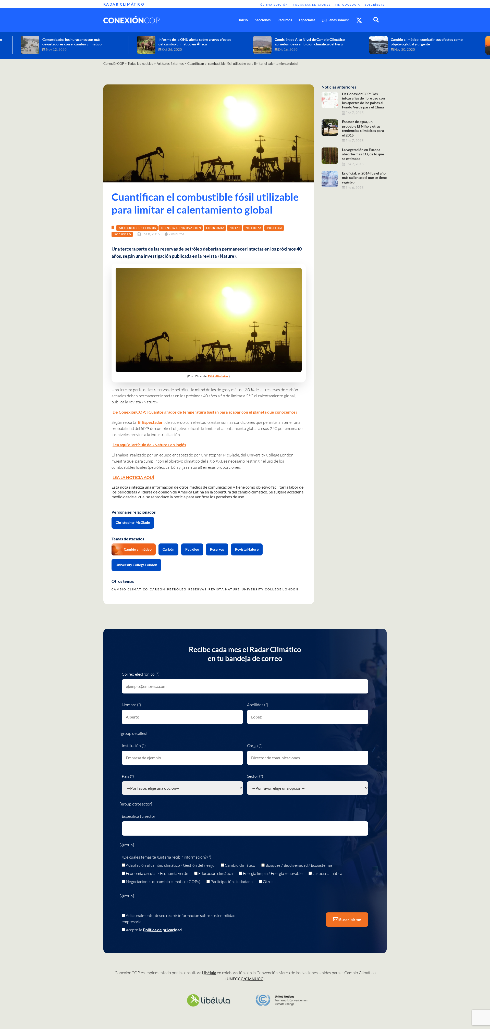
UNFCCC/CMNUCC (245, 978)
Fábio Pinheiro (218, 376)
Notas (235, 227)
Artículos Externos (137, 227)
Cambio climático (138, 549)
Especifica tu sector (138, 816)
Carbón (168, 549)
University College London (136, 565)
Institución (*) (134, 745)
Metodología (347, 4)
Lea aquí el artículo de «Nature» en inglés (149, 444)
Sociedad (122, 234)
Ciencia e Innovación (181, 227)
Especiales (307, 20)
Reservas (217, 549)
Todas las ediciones (311, 4)
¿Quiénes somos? (335, 20)
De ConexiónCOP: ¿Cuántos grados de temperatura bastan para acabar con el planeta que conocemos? (205, 412)
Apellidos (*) (257, 704)
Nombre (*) (131, 704)
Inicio (243, 20)
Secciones (263, 20)
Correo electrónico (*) (141, 674)
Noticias (254, 227)
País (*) (128, 776)
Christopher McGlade (133, 522)
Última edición (274, 4)
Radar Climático (123, 4)
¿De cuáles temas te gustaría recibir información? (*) (166, 857)
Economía (215, 227)
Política (275, 227)
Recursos (284, 20)
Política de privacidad (162, 929)
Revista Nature (247, 549)
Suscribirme (349, 919)
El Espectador (150, 422)
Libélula (209, 972)
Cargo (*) (255, 745)
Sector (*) (255, 776)
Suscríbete (375, 4)
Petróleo (192, 549)
